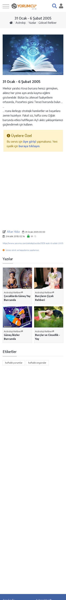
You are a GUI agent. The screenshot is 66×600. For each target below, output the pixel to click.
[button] (54, 6)
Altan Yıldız (13, 231)
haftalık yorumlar (14, 362)
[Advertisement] (33, 190)
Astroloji (20, 22)
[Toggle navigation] (6, 6)
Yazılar (32, 22)
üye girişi (29, 141)
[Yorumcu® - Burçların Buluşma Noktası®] (14, 6)
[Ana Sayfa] (11, 22)
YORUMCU (27, 6)
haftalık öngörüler (37, 362)
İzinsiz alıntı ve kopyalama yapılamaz (22, 250)
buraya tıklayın (29, 146)
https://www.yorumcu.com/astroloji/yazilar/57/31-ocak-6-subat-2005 (33, 243)
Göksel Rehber (47, 22)
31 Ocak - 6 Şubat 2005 (33, 18)
